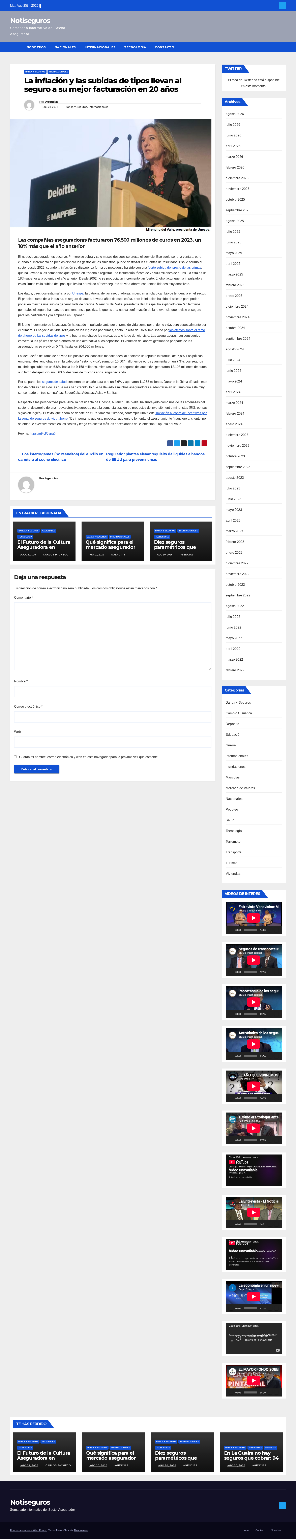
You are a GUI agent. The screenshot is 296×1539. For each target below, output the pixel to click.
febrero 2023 (235, 542)
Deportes (232, 724)
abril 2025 (233, 263)
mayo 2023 (234, 509)
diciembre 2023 (237, 435)
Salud (230, 820)
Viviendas (233, 873)
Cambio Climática (239, 713)
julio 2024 (233, 360)
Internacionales (100, 47)
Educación (233, 734)
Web (17, 731)
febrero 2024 (235, 413)
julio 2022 (233, 616)
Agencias (51, 102)
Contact (260, 1530)
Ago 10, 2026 (98, 1465)
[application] (254, 918)
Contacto (164, 47)
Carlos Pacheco (55, 554)
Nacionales (65, 47)
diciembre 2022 (237, 563)
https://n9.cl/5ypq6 (43, 433)
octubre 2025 (235, 199)
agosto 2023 (235, 477)
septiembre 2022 (238, 595)
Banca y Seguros (35, 72)
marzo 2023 (234, 531)
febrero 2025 (235, 285)
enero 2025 (234, 296)
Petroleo (232, 809)
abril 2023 (233, 520)
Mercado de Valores (240, 788)
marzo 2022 (234, 659)
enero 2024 (234, 424)
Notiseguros (30, 20)
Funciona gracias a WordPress (28, 1530)
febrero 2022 (235, 670)
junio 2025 (233, 242)
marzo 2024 (234, 402)
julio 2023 (233, 488)
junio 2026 (233, 135)
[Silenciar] (270, 930)
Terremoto (233, 841)
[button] (283, 47)
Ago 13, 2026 (29, 1465)
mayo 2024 (234, 381)
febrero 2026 (235, 167)
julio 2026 (233, 124)
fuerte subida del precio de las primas (174, 267)
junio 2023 (233, 499)
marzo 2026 (234, 156)
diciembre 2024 (237, 306)
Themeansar (81, 1530)
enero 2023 (234, 552)
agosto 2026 (235, 114)
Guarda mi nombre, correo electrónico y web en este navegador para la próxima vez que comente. (88, 757)
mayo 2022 (234, 638)
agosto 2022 (235, 606)
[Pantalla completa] (276, 930)
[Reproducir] (231, 930)
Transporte (233, 852)
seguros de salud (54, 381)
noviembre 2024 (237, 317)
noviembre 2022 (237, 574)
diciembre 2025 (237, 178)
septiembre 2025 (238, 210)
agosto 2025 (235, 221)
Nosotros (36, 47)
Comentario (23, 597)
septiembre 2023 (238, 467)
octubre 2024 (235, 328)
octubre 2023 (235, 456)
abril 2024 (233, 392)
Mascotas (233, 777)
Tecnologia (135, 47)
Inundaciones (235, 766)
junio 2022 (233, 627)
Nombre (21, 681)
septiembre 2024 (238, 338)
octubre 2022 (235, 584)
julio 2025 (233, 231)
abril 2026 (233, 146)
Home (245, 1530)
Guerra (231, 745)
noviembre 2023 (237, 445)
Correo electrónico (28, 706)
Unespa (78, 293)
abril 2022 (233, 649)
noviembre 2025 (237, 189)
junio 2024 (233, 370)
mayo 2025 (234, 253)
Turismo (231, 863)
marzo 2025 (234, 274)
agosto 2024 (235, 349)
